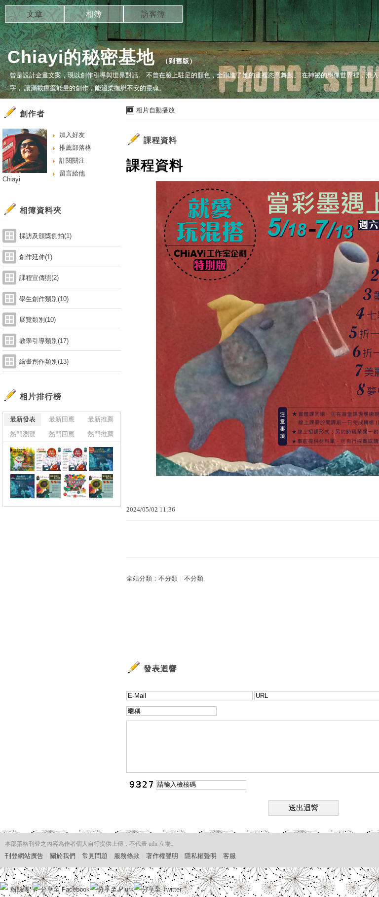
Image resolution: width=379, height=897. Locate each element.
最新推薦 (101, 419)
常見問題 (95, 856)
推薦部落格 (75, 147)
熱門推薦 (101, 434)
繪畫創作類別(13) (44, 361)
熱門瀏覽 (23, 434)
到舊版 (179, 61)
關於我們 (63, 856)
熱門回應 (62, 434)
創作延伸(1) (35, 257)
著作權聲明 (162, 856)
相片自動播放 (155, 110)
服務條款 (127, 856)
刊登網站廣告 (24, 856)
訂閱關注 (72, 160)
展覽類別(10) (37, 319)
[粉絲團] (4, 886)
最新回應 (62, 419)
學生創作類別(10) (44, 299)
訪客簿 (153, 14)
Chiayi (11, 179)
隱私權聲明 (201, 856)
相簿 (94, 14)
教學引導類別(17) (44, 341)
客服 (229, 856)
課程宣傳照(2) (39, 277)
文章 (34, 14)
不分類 (168, 578)
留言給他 (72, 173)
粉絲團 (20, 889)
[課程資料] (22, 459)
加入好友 (72, 134)
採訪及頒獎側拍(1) (45, 236)
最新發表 (23, 419)
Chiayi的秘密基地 (81, 57)
